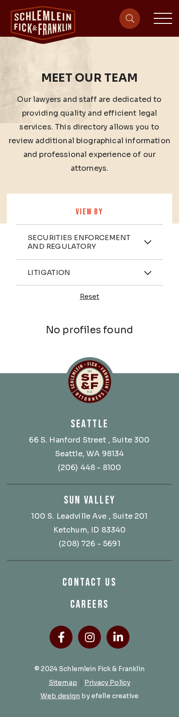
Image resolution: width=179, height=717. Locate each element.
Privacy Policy (107, 682)
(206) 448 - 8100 (90, 467)
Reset (90, 296)
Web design (60, 696)
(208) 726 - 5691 (89, 544)
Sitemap (63, 682)
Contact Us (89, 582)
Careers (89, 604)
